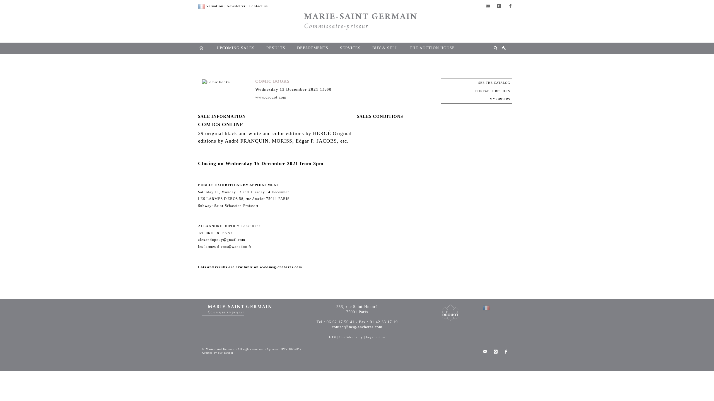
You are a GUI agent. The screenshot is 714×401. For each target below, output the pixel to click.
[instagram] (499, 6)
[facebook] (510, 6)
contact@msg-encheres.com (357, 327)
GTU (332, 337)
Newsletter (236, 6)
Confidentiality (351, 337)
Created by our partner (217, 352)
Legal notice (375, 337)
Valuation (214, 6)
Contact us (258, 6)
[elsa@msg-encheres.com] (488, 6)
